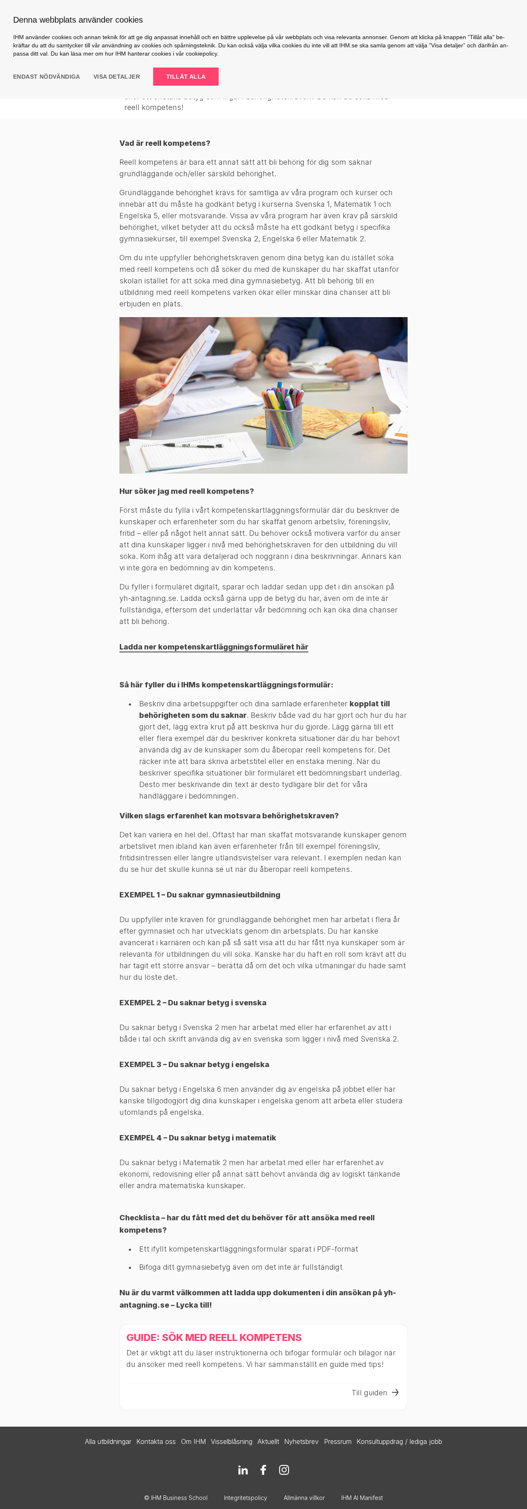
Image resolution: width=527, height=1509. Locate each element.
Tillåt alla (185, 76)
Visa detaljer (116, 76)
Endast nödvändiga (46, 76)
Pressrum (338, 1441)
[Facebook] (263, 1470)
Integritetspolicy (245, 1497)
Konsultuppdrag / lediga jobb (399, 1441)
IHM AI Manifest (362, 1497)
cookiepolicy (201, 53)
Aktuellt (268, 1441)
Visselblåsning (231, 1441)
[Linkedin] (243, 1470)
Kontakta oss (156, 1441)
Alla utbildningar (108, 1441)
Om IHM (193, 1441)
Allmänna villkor (304, 1497)
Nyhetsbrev (301, 1441)
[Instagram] (284, 1470)
